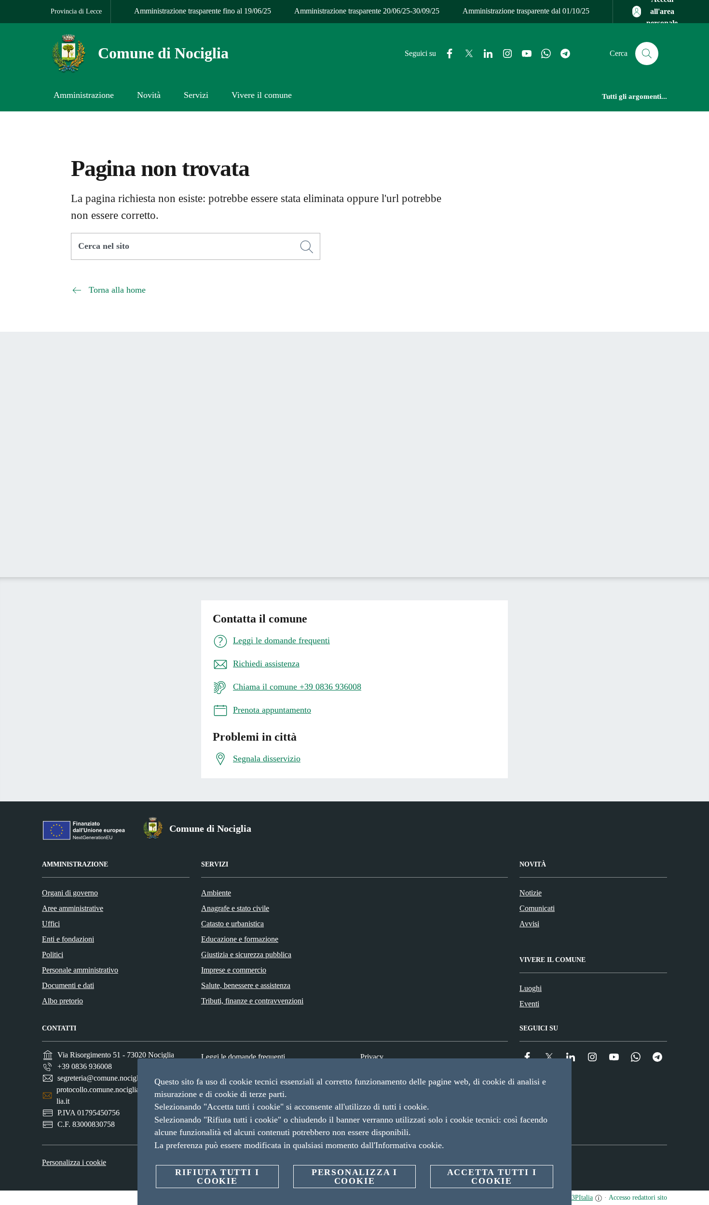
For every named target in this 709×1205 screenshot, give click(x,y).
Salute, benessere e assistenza (245, 985)
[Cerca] (646, 53)
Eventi (529, 1004)
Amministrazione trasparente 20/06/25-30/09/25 (366, 11)
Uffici (51, 924)
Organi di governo (70, 893)
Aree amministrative (72, 908)
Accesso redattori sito (638, 1197)
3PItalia (582, 1197)
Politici (52, 954)
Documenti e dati (68, 985)
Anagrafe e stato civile (235, 908)
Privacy (371, 1057)
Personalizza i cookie (74, 1162)
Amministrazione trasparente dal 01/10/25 (526, 11)
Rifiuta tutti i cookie (217, 1176)
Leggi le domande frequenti (243, 1057)
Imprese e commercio (233, 970)
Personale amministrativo (80, 970)
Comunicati (537, 908)
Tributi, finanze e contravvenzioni (252, 1001)
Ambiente (216, 893)
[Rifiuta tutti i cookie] (560, 1073)
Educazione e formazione (239, 939)
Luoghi (530, 988)
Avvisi (529, 924)
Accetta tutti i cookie (492, 1176)
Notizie (530, 893)
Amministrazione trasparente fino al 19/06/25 (202, 11)
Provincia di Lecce (76, 11)
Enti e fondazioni (68, 939)
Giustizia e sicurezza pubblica (246, 954)
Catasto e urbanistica (232, 924)
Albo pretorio (62, 1001)
